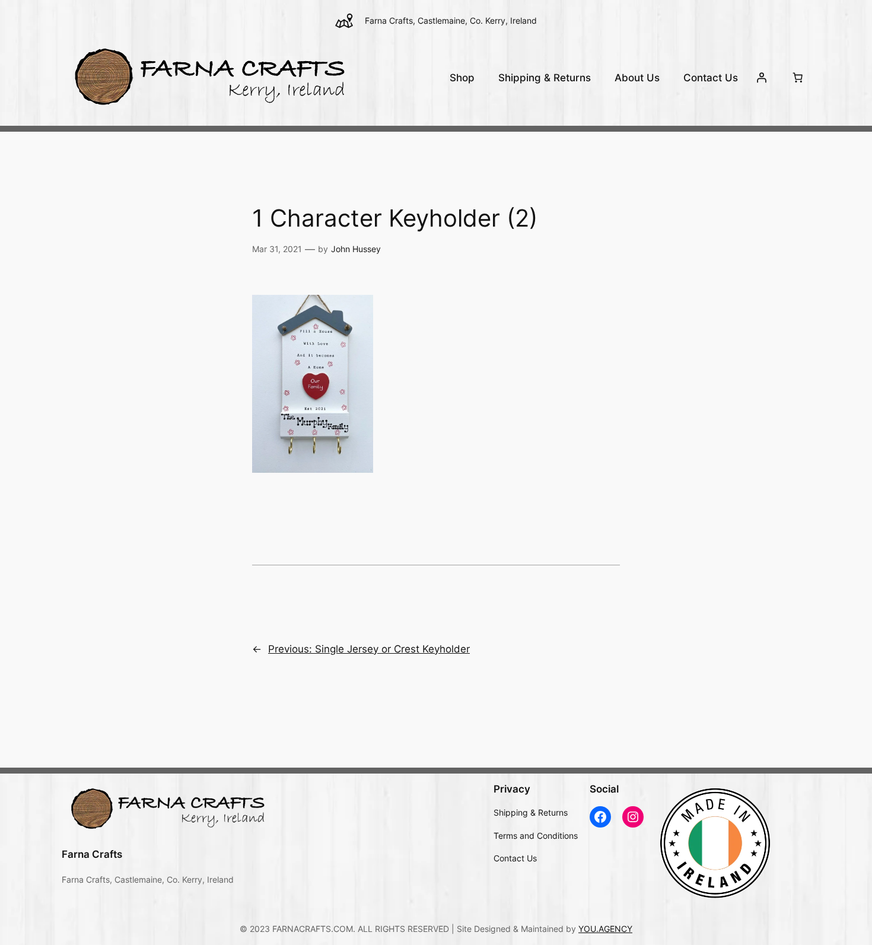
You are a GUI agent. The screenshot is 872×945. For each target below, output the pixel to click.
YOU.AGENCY (605, 929)
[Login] (761, 77)
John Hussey (356, 249)
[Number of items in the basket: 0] (797, 77)
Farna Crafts (92, 854)
